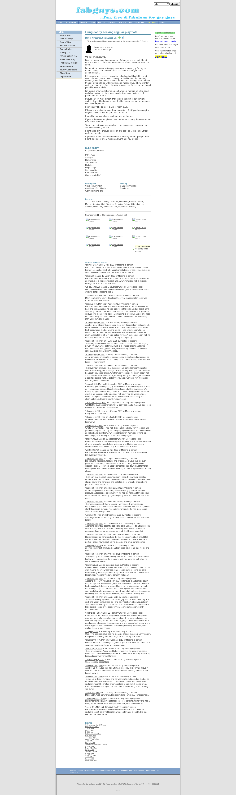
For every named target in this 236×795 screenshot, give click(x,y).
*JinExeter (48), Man (94, 295)
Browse (83, 22)
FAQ (118, 770)
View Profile (65, 35)
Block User (65, 73)
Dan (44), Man (90, 735)
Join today (161, 56)
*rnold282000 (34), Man (95, 402)
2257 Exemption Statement (98, 774)
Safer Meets (150, 770)
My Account (71, 22)
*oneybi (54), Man (93, 265)
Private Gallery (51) (68, 56)
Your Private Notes (68, 70)
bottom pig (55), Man (93, 734)
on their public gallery (142, 249)
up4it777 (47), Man (92, 739)
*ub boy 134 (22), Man (95, 287)
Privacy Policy (81, 774)
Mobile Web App (136, 774)
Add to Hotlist (66, 49)
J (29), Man (89, 757)
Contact (125, 774)
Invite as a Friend (67, 46)
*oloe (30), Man (92, 276)
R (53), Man (89, 732)
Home (60, 22)
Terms (72, 774)
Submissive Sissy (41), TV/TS (96, 744)
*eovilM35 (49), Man (94, 665)
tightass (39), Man (92, 727)
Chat (93, 22)
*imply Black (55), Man (95, 613)
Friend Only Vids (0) (69, 63)
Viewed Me (140, 22)
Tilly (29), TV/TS (91, 751)
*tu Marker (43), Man (94, 425)
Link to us (111, 770)
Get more (152, 22)
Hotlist (101, 22)
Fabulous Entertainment (97, 770)
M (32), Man (89, 730)
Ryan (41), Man (91, 748)
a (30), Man (89, 728)
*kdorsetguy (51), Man (95, 322)
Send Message (66, 39)
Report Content (115, 774)
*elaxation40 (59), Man (95, 640)
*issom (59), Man (92, 692)
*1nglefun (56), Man (94, 565)
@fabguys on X (126, 770)
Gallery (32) (65, 52)
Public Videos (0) (67, 59)
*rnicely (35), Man (93, 545)
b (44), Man (89, 753)
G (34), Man (89, 758)
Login (162, 22)
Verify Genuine (66, 66)
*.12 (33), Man (91, 631)
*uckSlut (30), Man (93, 515)
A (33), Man (89, 746)
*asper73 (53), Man (93, 304)
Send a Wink (65, 42)
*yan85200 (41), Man (94, 450)
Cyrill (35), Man (90, 755)
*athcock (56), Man (93, 648)
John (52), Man (90, 737)
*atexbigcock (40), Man (95, 411)
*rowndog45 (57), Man (95, 698)
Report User (65, 77)
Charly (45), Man (91, 760)
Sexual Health (139, 770)
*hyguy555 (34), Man (94, 659)
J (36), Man (89, 741)
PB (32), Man (90, 743)
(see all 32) (122, 215)
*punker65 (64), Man (94, 341)
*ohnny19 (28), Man (94, 439)
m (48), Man (89, 750)
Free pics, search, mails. (165, 41)
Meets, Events (125, 22)
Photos (112, 22)
